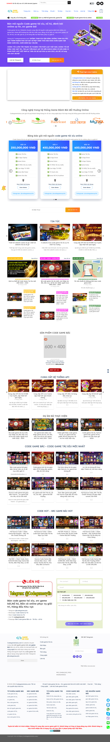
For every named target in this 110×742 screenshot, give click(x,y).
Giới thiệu (43, 647)
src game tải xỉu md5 (32, 713)
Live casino (69, 716)
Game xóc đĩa (56, 704)
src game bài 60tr (32, 696)
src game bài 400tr (32, 707)
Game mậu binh (50, 707)
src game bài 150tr (32, 701)
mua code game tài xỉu (13, 719)
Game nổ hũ (49, 701)
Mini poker (49, 704)
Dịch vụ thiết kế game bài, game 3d (16, 17)
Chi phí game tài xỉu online (48, 17)
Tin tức (76, 11)
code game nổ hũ (12, 713)
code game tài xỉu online (68, 135)
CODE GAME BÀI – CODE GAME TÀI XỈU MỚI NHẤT (55, 448)
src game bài (10, 701)
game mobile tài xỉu (91, 710)
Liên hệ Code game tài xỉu (58, 688)
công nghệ (10, 652)
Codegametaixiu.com (14, 645)
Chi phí (52, 11)
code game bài (11, 707)
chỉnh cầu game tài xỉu (92, 715)
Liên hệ (82, 11)
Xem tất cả (34, 260)
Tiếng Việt (91, 11)
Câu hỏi (68, 11)
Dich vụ (36, 11)
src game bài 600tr (32, 710)
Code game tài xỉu (46, 644)
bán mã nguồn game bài (14, 710)
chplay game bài (90, 707)
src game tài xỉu (11, 716)
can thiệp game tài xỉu (92, 718)
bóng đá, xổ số (77, 716)
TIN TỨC (55, 223)
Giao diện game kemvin (72, 713)
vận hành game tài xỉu (92, 698)
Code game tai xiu (13, 30)
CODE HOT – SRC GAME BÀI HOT (55, 513)
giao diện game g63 (71, 704)
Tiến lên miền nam (51, 710)
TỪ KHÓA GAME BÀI (15, 693)
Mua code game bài (12, 704)
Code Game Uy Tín (22, 615)
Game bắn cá (57, 698)
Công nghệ (43, 657)
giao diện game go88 (72, 699)
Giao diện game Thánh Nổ (73, 701)
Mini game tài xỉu (58, 701)
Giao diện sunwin (70, 696)
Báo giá (42, 651)
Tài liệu (60, 11)
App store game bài (91, 704)
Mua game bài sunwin (72, 710)
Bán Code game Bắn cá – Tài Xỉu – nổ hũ (28, 621)
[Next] (99, 122)
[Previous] (10, 122)
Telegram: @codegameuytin (23, 196)
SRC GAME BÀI (33, 693)
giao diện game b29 (71, 707)
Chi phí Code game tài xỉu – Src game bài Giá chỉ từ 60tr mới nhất (64, 686)
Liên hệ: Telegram (15, 60)
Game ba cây (50, 713)
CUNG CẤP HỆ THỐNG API (55, 379)
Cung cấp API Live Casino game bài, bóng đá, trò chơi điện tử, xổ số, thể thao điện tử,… (54, 718)
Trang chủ (27, 11)
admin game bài (90, 713)
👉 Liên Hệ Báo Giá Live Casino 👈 (87, 98)
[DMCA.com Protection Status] (55, 733)
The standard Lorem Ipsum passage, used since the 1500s (55, 364)
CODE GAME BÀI (72, 693)
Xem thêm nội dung (24, 186)
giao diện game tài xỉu (92, 701)
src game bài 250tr (32, 704)
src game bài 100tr (32, 699)
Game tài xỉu (49, 698)
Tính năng (45, 11)
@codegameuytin (21, 613)
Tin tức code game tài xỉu (77, 17)
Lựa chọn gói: (61, 594)
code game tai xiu (12, 699)
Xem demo (24, 189)
